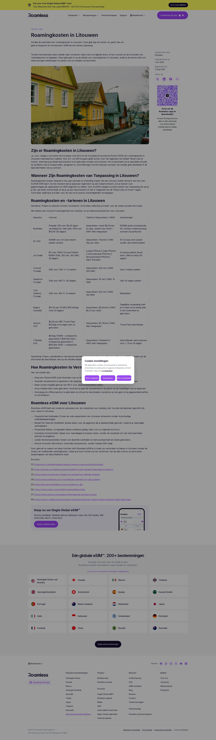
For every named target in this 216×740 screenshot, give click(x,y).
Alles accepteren (124, 378)
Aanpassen (108, 378)
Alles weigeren (92, 378)
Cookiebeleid (107, 371)
